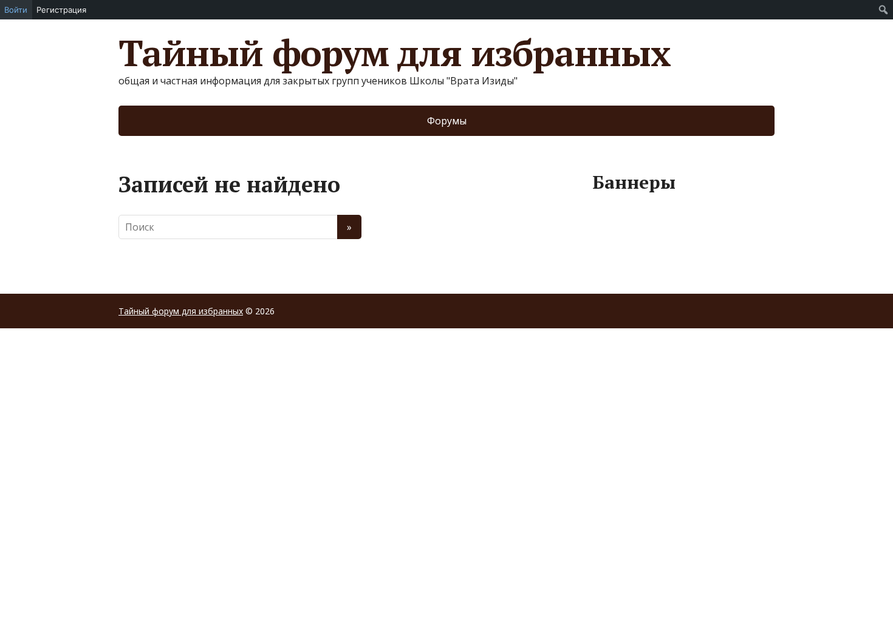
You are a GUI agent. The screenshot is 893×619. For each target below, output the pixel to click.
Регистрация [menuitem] (61, 10)
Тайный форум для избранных (394, 53)
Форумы (447, 120)
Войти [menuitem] (15, 10)
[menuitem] (883, 9)
